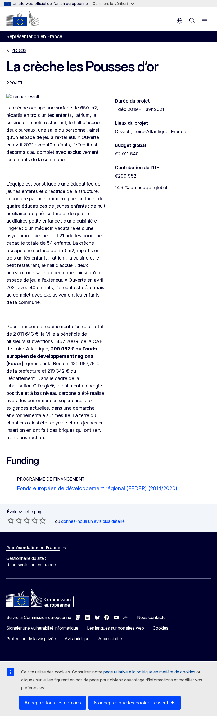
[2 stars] (15, 520)
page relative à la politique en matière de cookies (149, 672)
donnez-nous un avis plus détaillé (93, 521)
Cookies (160, 628)
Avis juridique (77, 638)
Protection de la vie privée (31, 638)
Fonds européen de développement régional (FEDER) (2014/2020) (97, 488)
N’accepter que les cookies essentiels (134, 702)
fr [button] (179, 20)
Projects (19, 50)
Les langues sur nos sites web (115, 628)
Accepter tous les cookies (52, 702)
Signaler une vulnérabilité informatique (42, 628)
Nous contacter (152, 617)
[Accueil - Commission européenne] (22, 18)
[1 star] (11, 520)
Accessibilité (110, 638)
